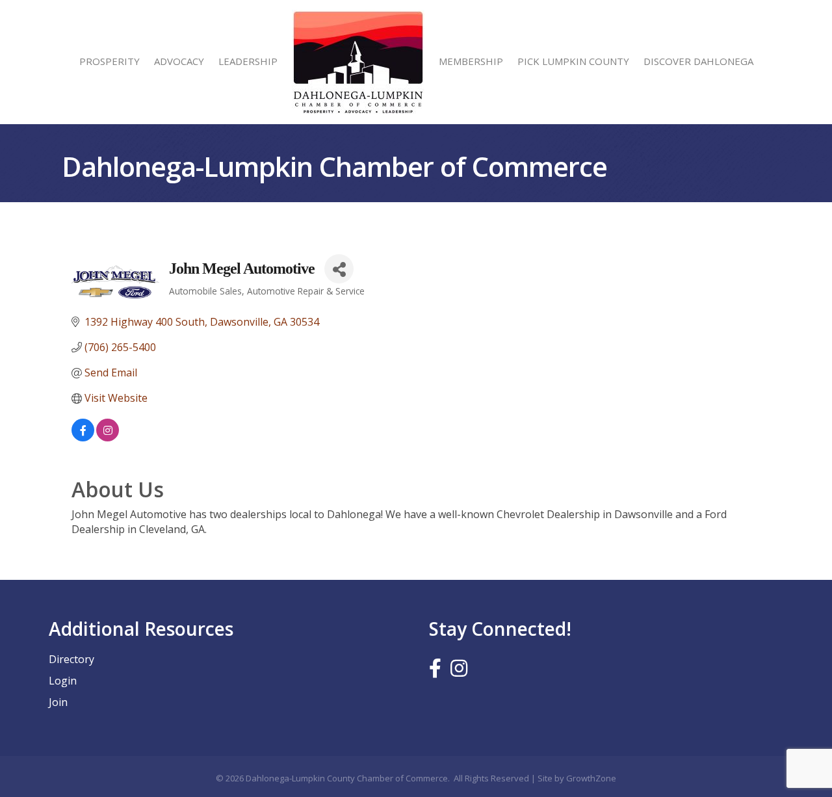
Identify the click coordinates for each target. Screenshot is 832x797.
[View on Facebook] (83, 437)
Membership (471, 61)
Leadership (248, 61)
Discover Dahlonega (698, 61)
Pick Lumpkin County (573, 61)
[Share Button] (339, 268)
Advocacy (179, 61)
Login (63, 680)
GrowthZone (591, 778)
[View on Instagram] (107, 437)
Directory (71, 659)
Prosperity (109, 61)
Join (58, 702)
